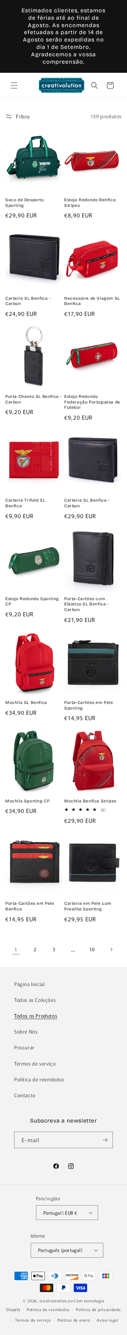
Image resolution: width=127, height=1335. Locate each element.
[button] (14, 85)
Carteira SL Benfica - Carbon (28, 301)
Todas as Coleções (35, 999)
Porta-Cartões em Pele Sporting (88, 705)
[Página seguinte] (111, 949)
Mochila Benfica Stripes (90, 801)
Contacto (25, 1095)
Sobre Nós (25, 1031)
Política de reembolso (39, 1079)
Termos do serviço (33, 1320)
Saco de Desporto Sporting (24, 202)
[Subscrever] (105, 1140)
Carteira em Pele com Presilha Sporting (87, 906)
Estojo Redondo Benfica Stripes (90, 202)
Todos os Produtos (35, 1015)
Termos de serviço (35, 1063)
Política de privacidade (98, 1309)
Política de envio (74, 1320)
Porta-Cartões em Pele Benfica (29, 906)
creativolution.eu (56, 1300)
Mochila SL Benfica (26, 702)
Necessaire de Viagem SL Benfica (92, 301)
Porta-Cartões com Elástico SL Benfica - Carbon (86, 604)
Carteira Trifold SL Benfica (25, 503)
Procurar (24, 1047)
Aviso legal (108, 1320)
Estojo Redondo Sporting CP (32, 601)
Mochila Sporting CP (27, 801)
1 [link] (15, 949)
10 (92, 949)
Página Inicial (29, 983)
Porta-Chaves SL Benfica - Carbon (33, 399)
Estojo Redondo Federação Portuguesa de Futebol (92, 402)
